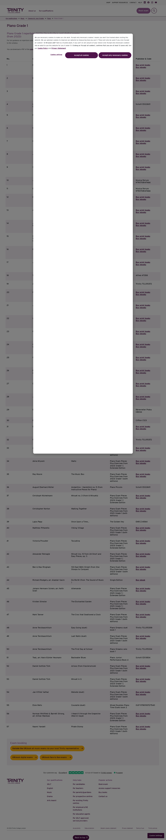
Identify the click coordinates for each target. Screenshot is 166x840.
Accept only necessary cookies (115, 55)
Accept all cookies (81, 55)
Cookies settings (56, 54)
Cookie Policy (43, 48)
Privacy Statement (58, 48)
